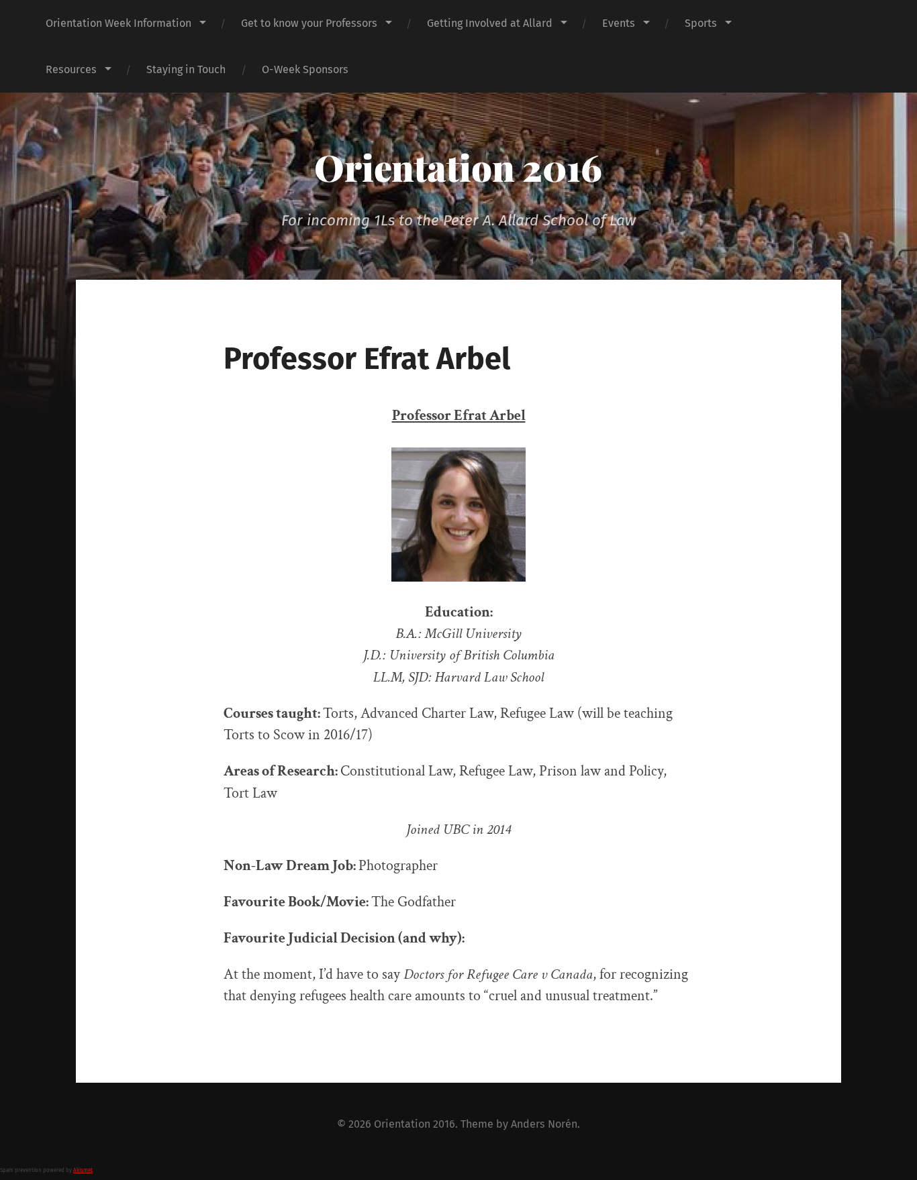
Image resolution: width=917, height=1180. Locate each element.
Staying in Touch (186, 69)
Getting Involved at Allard (489, 23)
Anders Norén (544, 1124)
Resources (71, 69)
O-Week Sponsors (305, 69)
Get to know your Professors (309, 23)
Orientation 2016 (458, 167)
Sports (701, 23)
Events (618, 23)
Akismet (83, 1170)
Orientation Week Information (118, 23)
